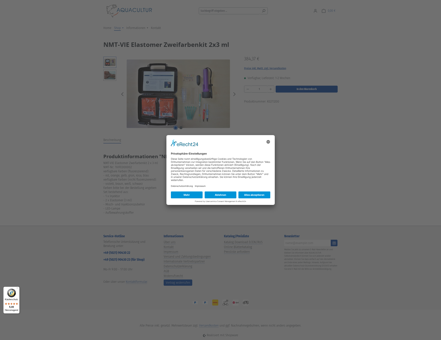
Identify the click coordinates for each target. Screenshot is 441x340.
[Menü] (17, 289)
